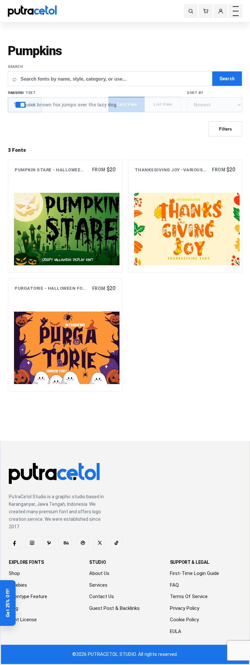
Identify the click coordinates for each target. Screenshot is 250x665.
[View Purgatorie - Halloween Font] (65, 335)
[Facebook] (15, 543)
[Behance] (66, 543)
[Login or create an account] (220, 11)
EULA (175, 631)
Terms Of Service (189, 596)
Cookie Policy (184, 620)
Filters (225, 129)
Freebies (18, 585)
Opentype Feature (28, 596)
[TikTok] (116, 543)
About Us (99, 573)
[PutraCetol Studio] (35, 11)
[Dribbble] (82, 543)
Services (98, 585)
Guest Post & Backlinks (114, 608)
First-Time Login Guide (194, 573)
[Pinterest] (49, 543)
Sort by (195, 93)
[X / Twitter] (99, 543)
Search (15, 67)
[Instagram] (32, 543)
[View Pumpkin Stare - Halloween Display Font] (65, 216)
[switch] (25, 104)
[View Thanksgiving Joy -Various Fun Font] (185, 216)
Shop (14, 573)
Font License (23, 620)
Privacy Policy (184, 608)
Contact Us (101, 596)
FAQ (174, 585)
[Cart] (205, 11)
